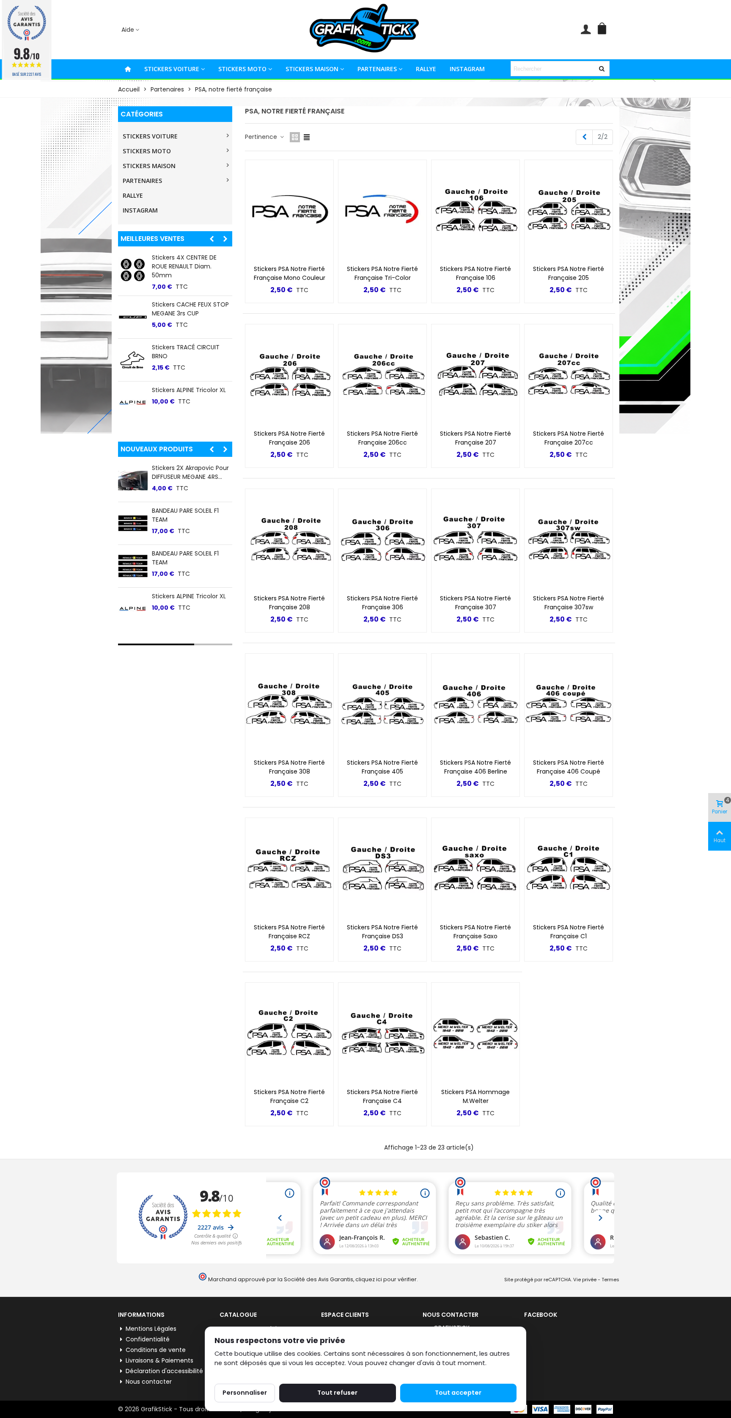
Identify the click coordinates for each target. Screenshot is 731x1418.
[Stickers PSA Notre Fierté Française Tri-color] (382, 210)
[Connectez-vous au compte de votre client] (585, 30)
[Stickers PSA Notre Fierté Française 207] (475, 374)
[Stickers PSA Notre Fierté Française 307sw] (569, 539)
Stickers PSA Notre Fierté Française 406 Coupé (568, 767)
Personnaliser (245, 1392)
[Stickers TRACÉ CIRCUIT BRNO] (133, 360)
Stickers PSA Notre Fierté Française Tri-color (382, 273)
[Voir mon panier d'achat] (604, 29)
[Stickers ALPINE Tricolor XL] (133, 403)
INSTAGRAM (467, 69)
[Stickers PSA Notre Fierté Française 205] (569, 210)
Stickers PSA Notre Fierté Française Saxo (475, 931)
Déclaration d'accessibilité (164, 1371)
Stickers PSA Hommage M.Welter (475, 1096)
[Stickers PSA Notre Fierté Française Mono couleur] (289, 210)
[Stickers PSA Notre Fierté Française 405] (382, 704)
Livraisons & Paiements (159, 1360)
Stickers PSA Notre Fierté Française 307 (475, 602)
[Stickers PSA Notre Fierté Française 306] (382, 539)
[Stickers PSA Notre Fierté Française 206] (289, 374)
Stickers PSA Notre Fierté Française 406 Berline (475, 767)
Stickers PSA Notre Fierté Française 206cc (382, 438)
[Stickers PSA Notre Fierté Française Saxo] (475, 868)
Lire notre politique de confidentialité (271, 1372)
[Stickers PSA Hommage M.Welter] (475, 1033)
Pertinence (262, 137)
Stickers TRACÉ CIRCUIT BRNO (186, 351)
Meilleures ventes (152, 238)
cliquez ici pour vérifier (386, 1279)
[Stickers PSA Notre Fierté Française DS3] (382, 868)
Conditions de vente (156, 1350)
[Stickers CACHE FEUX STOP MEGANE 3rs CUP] (133, 317)
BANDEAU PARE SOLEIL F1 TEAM (185, 515)
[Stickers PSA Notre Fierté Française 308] (289, 704)
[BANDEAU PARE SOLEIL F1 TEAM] (133, 523)
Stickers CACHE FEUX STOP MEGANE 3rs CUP (190, 309)
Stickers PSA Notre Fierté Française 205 (568, 273)
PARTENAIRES (377, 69)
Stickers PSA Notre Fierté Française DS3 (382, 931)
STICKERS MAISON (312, 69)
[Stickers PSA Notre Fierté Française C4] (382, 1033)
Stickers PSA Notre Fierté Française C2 (289, 1096)
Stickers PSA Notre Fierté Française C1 (568, 931)
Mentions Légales (151, 1328)
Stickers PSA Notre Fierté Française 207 (475, 438)
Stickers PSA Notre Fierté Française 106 (475, 273)
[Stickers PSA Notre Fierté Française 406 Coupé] (569, 704)
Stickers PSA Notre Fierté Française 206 (289, 438)
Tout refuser (337, 1392)
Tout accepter (458, 1392)
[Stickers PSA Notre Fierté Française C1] (569, 868)
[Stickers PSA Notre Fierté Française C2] (289, 1033)
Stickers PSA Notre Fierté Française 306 (382, 602)
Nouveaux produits (157, 449)
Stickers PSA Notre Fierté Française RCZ (289, 931)
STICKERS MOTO (242, 69)
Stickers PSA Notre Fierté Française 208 (289, 602)
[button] (130, 29)
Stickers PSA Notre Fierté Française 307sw (568, 602)
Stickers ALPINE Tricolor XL (189, 390)
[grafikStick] (365, 29)
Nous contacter (149, 1381)
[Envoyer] (602, 68)
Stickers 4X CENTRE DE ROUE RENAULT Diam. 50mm (184, 266)
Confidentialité (148, 1339)
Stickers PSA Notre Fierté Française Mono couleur (289, 273)
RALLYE (426, 69)
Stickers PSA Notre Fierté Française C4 (382, 1096)
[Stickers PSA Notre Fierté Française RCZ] (289, 868)
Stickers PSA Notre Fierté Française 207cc (568, 438)
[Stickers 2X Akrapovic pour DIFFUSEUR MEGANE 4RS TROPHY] (133, 481)
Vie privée (584, 1279)
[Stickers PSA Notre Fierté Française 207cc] (569, 374)
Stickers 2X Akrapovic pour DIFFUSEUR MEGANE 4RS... (190, 472)
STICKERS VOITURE (171, 69)
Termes (610, 1279)
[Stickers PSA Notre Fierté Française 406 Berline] (475, 704)
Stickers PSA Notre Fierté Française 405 (382, 767)
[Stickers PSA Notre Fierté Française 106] (475, 210)
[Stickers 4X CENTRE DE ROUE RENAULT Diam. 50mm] (133, 270)
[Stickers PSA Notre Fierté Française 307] (475, 539)
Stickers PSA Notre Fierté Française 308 (289, 767)
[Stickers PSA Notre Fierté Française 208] (289, 539)
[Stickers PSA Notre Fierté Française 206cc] (382, 374)
